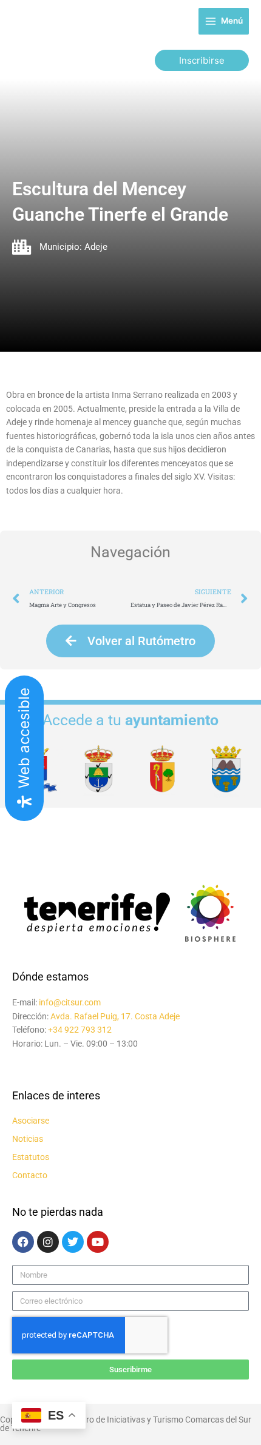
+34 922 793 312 (80, 1029)
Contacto (29, 1175)
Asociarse (30, 1120)
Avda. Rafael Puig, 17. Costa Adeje (115, 1016)
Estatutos (30, 1157)
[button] (202, 60)
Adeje (95, 246)
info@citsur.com (70, 1002)
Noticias (27, 1139)
